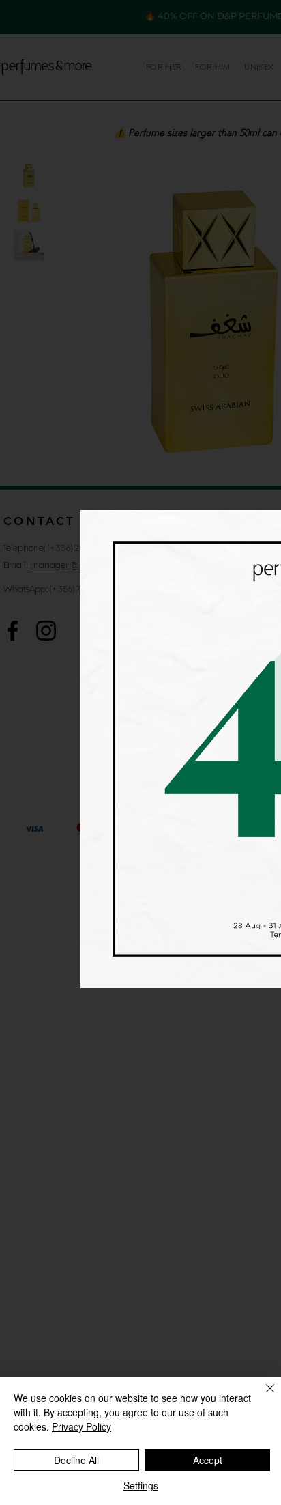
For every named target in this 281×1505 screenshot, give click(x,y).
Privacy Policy (81, 1426)
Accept (207, 1460)
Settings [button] (140, 1485)
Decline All (76, 1460)
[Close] (262, 1396)
